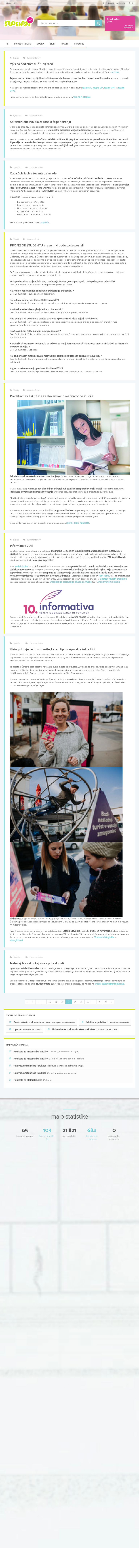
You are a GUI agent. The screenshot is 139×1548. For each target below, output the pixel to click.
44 (56, 1002)
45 (62, 1002)
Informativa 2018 (21, 546)
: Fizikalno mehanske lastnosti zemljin (49, 1066)
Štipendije (79, 44)
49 (88, 1002)
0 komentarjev (33, 58)
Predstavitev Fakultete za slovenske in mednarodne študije (51, 396)
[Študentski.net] (19, 21)
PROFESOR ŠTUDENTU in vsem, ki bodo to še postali (47, 245)
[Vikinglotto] (66, 729)
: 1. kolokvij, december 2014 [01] (46, 1051)
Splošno (17, 115)
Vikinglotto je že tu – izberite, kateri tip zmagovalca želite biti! (52, 649)
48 (81, 1002)
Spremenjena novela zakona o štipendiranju (40, 122)
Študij (53, 44)
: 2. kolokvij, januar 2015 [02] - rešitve (49, 1058)
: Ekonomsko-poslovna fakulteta (44, 1022)
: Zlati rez (32, 1080)
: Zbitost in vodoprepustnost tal (45, 1073)
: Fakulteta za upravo (27, 1029)
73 (106, 1002)
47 (75, 1002)
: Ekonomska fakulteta (84, 1029)
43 (49, 1002)
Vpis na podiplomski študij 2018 (31, 64)
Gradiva (40, 44)
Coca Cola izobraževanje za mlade (33, 173)
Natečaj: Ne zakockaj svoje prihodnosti (37, 963)
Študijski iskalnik (22, 44)
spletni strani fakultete (77, 523)
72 (99, 1002)
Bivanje (65, 44)
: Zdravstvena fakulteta (107, 1022)
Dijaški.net (10, 3)
